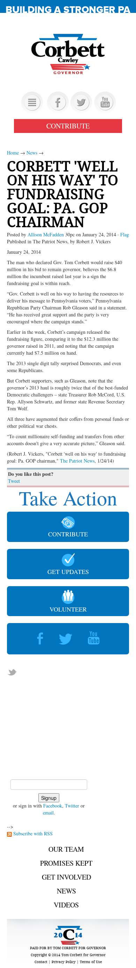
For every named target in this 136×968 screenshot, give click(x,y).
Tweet (14, 481)
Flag (124, 234)
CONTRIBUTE (68, 126)
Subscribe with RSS (33, 833)
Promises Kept (66, 863)
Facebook (52, 805)
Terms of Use (91, 962)
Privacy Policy (64, 962)
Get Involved (66, 877)
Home (13, 152)
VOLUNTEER (68, 609)
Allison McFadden (46, 234)
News (32, 152)
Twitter (72, 805)
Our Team (66, 849)
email (48, 812)
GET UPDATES (68, 571)
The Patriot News (77, 460)
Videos (66, 905)
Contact (41, 962)
